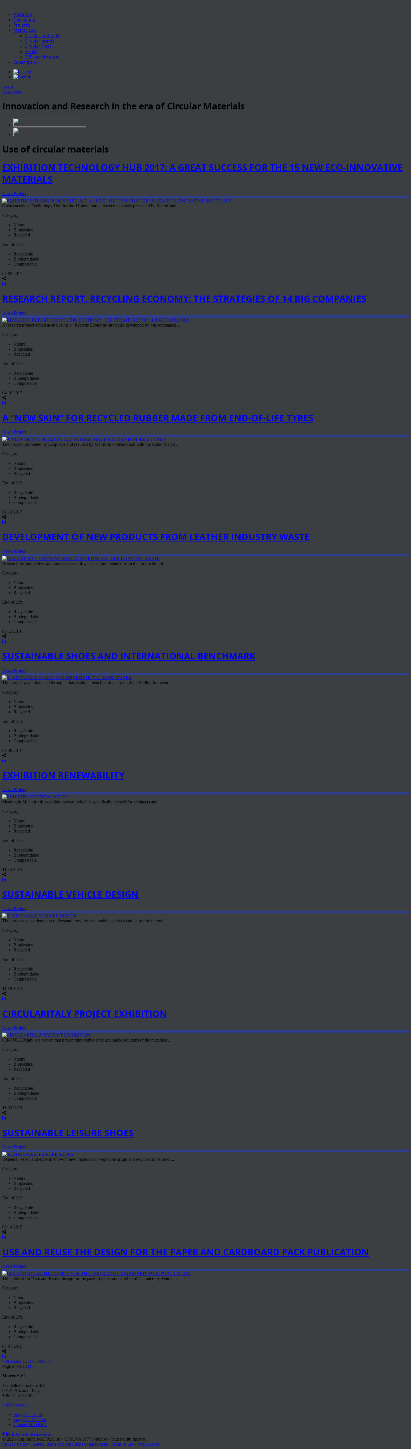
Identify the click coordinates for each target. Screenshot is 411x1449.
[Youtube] (13, 1434)
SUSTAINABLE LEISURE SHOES (68, 1133)
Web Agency (148, 1444)
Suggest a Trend (27, 1414)
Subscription (26, 62)
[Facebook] (4, 1434)
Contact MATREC (30, 1424)
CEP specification (42, 56)
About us (22, 14)
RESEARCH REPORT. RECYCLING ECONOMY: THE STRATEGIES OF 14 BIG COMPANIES (184, 298)
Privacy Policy (15, 1444)
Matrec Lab (24, 30)
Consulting (24, 19)
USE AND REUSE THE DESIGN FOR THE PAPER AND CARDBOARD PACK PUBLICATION (185, 1252)
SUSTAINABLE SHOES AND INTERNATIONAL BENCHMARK (128, 656)
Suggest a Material (29, 1419)
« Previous (11, 1361)
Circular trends (40, 40)
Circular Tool (38, 46)
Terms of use (122, 1444)
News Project (14, 193)
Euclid (31, 51)
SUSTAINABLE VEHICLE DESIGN (70, 894)
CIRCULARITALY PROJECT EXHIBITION (84, 1013)
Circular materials (42, 35)
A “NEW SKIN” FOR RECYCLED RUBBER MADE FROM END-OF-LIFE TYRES (157, 418)
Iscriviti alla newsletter (34, 1434)
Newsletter (11, 91)
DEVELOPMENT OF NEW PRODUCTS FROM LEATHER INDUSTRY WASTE (156, 537)
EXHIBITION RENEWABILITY (63, 775)
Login (7, 86)
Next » (45, 1361)
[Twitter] (8, 1434)
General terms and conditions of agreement (69, 1444)
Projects (21, 24)
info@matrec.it (15, 1405)
